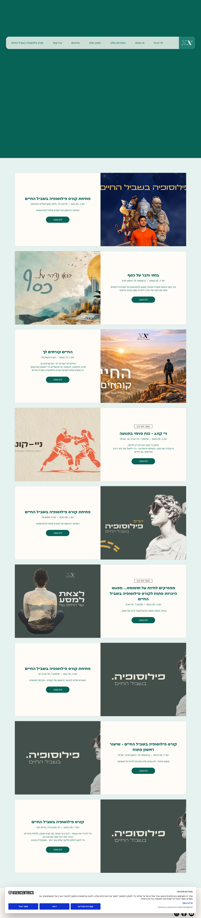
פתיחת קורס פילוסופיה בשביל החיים (57, 199)
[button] (139, 43)
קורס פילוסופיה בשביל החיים (57, 822)
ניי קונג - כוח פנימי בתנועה (143, 434)
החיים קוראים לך (58, 352)
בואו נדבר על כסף (143, 275)
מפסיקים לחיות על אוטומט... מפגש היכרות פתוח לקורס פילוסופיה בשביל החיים (143, 594)
